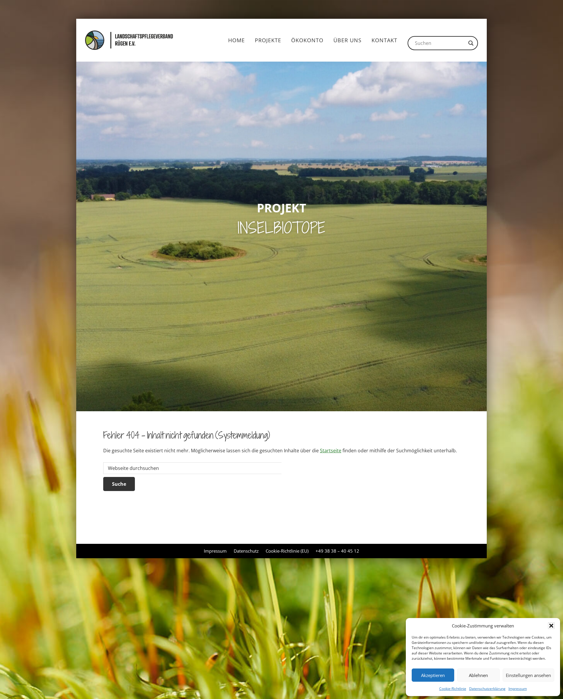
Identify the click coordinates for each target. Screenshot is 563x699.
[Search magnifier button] (471, 43)
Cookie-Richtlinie (452, 688)
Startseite (330, 450)
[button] (551, 626)
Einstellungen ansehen (528, 675)
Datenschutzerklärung (487, 688)
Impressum (517, 688)
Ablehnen (478, 675)
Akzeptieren (433, 675)
